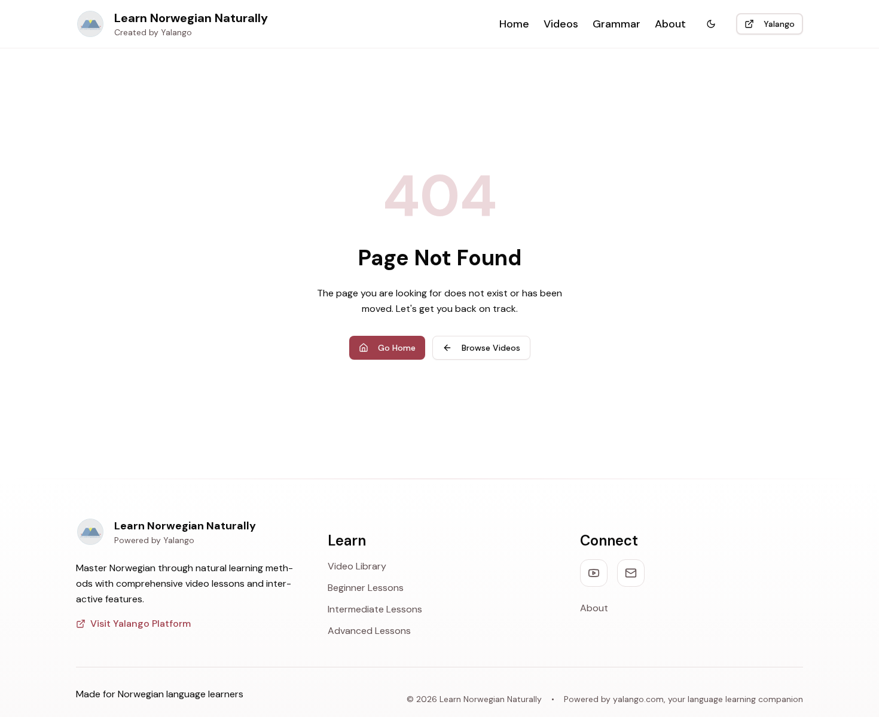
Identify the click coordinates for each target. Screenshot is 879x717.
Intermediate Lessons (375, 609)
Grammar (616, 24)
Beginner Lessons (366, 587)
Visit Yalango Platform (140, 623)
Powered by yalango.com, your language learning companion (683, 699)
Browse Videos (491, 347)
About (670, 24)
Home (514, 24)
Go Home (397, 347)
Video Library (357, 566)
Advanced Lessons (369, 630)
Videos (561, 24)
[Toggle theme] (711, 24)
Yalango (779, 24)
